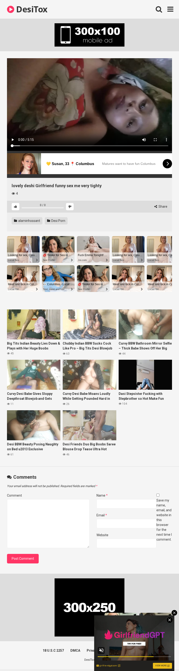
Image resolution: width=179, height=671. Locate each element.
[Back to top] (163, 657)
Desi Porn (58, 221)
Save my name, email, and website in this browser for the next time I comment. (164, 519)
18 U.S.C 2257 (53, 650)
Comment (14, 495)
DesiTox (31, 9)
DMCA (75, 650)
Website (102, 535)
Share (162, 206)
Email (101, 515)
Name (102, 495)
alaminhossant (28, 221)
